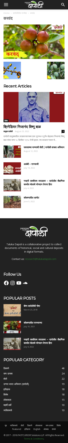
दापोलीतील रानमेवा (20, 13)
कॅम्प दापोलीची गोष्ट (32, 305)
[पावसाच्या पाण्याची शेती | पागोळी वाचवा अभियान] (12, 152)
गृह (6, 425)
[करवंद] (34, 58)
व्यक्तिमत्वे (13, 425)
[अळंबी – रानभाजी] (12, 168)
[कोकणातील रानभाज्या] (12, 327)
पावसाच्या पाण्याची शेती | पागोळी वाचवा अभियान (44, 147)
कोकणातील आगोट (31, 197)
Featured (16, 429)
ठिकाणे (29, 425)
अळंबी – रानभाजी (31, 164)
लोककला (38, 425)
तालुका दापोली (8, 131)
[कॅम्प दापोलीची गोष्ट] (12, 310)
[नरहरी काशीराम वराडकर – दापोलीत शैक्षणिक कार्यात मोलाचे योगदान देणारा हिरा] (12, 185)
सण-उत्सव (49, 425)
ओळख (46, 429)
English (36, 429)
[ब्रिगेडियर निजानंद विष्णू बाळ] (34, 107)
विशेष (6, 120)
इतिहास (27, 429)
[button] (63, 4)
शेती (22, 425)
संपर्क (54, 429)
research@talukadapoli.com (40, 259)
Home (6, 13)
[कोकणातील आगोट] (12, 202)
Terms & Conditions (34, 438)
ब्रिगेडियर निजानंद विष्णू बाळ (22, 127)
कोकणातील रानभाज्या (33, 322)
